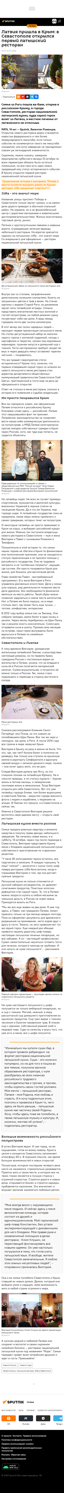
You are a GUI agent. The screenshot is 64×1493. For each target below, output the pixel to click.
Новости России (9, 1365)
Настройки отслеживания (13, 1458)
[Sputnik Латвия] (8, 22)
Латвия (30, 1410)
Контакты (17, 1435)
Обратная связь (18, 1454)
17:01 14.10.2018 (8, 51)
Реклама (5, 1454)
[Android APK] (10, 1467)
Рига (21, 1410)
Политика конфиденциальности (16, 1439)
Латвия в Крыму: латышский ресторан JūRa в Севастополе (27, 1371)
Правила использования (34, 1435)
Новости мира (25, 1365)
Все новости (8, 1410)
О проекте (6, 1435)
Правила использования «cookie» (17, 1443)
